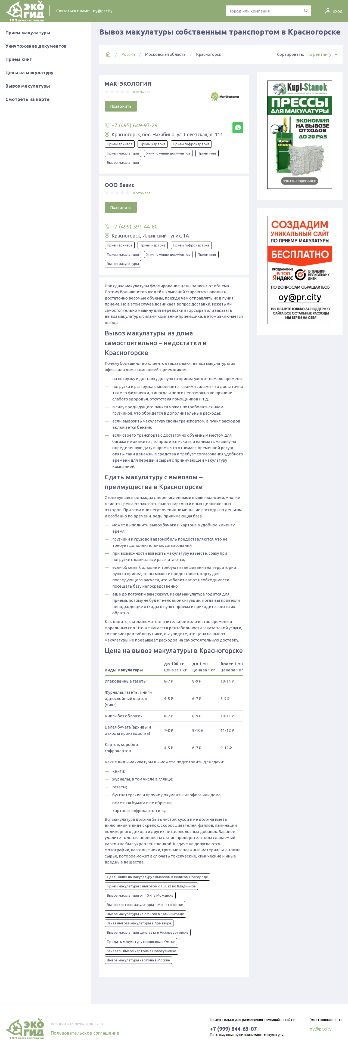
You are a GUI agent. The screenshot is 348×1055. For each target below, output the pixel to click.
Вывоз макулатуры (27, 85)
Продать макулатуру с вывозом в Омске (141, 941)
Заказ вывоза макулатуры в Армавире (139, 923)
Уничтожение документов (36, 45)
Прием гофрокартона (191, 144)
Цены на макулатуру (29, 72)
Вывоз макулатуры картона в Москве (138, 960)
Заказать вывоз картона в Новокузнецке (141, 951)
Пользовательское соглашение (85, 1032)
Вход (338, 11)
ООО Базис (119, 185)
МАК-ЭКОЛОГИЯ (128, 84)
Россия (128, 54)
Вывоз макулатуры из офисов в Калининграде (145, 914)
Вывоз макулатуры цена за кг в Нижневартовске (147, 932)
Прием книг (18, 59)
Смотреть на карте (27, 99)
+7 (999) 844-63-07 (233, 1029)
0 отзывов (142, 92)
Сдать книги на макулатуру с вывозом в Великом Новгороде (157, 877)
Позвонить (121, 106)
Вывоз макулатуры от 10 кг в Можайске (140, 895)
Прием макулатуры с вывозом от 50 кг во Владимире (151, 886)
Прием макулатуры (27, 32)
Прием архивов (119, 144)
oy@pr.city (102, 10)
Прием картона (153, 144)
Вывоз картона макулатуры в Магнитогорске (145, 904)
